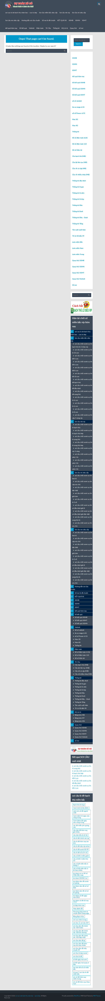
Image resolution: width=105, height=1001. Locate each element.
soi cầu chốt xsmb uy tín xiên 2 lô (82, 455)
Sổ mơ (74, 285)
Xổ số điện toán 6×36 (82, 652)
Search (78, 44)
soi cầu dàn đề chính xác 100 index (80, 927)
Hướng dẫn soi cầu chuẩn (31, 20)
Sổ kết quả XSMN (78, 89)
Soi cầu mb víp (64, 12)
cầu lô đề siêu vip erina (81, 846)
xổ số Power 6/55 (78, 113)
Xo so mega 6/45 (78, 107)
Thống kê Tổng (77, 224)
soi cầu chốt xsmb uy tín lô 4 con (82, 398)
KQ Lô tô (65, 28)
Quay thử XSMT (78, 273)
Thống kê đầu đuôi (79, 181)
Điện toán (39, 28)
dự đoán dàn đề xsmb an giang (80, 882)
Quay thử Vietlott (78, 279)
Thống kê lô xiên (78, 193)
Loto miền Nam (77, 248)
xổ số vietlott (77, 101)
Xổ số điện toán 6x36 (79, 138)
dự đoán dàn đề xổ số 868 (80, 887)
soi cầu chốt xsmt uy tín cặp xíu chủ (82, 483)
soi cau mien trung (79, 920)
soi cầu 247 (84, 923)
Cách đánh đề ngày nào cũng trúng (80, 821)
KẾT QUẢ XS (62, 20)
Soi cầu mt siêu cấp (79, 12)
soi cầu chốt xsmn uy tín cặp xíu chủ (82, 540)
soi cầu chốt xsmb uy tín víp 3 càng (82, 449)
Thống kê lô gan (78, 187)
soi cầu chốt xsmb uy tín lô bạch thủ (82, 426)
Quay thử (73, 28)
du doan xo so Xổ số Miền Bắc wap (80, 874)
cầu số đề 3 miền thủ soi (80, 859)
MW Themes (97, 996)
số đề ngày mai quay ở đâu (81, 963)
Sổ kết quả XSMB (78, 82)
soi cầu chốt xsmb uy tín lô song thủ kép (82, 444)
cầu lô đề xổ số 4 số (80, 852)
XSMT (84, 20)
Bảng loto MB (80, 715)
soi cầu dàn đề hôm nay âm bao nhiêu (80, 944)
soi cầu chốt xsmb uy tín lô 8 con (82, 410)
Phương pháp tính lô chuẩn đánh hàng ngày (81, 912)
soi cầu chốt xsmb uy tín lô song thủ (82, 438)
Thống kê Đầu (77, 205)
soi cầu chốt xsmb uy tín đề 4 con (82, 357)
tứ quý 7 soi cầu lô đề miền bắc (80, 973)
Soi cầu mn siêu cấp (12, 20)
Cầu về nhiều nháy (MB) (81, 174)
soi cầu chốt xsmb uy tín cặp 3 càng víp (82, 416)
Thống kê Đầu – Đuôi (80, 217)
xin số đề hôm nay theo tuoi (81, 982)
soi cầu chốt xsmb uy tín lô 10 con (82, 351)
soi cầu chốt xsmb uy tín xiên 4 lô (82, 467)
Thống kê (56, 28)
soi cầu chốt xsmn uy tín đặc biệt (82, 546)
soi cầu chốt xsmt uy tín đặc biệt (82, 489)
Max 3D (75, 119)
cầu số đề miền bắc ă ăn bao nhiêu (80, 869)
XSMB (71, 20)
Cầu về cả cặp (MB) (79, 168)
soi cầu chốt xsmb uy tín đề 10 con (82, 375)
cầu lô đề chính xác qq (81, 838)
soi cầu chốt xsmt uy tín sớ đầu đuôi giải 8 (82, 506)
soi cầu (75, 923)
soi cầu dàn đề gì (79, 940)
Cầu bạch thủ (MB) (79, 156)
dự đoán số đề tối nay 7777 (81, 901)
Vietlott (31, 28)
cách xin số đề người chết (80, 812)
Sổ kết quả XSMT (78, 95)
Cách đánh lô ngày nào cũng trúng (81, 816)
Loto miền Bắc (77, 242)
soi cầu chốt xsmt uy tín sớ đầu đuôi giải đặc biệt (82, 512)
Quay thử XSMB (78, 260)
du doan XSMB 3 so (80, 878)
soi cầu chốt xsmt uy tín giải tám (82, 495)
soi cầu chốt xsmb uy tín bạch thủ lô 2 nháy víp (82, 345)
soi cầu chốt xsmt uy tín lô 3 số (82, 500)
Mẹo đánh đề (78, 908)
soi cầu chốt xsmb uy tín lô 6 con (82, 404)
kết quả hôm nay (11, 28)
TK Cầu (48, 28)
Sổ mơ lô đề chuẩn (48, 20)
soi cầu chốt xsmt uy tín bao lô (82, 477)
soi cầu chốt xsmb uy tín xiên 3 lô (82, 461)
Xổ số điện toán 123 (79, 144)
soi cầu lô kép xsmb (80, 953)
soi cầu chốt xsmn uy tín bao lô (82, 534)
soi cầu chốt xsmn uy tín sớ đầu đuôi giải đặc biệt (82, 569)
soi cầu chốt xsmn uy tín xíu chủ (82, 581)
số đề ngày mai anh (80, 959)
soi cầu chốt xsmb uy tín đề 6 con (82, 363)
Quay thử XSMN (78, 266)
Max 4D (75, 125)
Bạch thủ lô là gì (79, 805)
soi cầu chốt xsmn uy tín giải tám (82, 551)
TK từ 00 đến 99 (78, 236)
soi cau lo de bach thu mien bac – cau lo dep (21, 12)
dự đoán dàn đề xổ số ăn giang (80, 891)
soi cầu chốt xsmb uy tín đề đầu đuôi (82, 387)
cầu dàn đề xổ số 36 (80, 835)
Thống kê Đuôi (77, 211)
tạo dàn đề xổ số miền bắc (81, 968)
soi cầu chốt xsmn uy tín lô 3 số (82, 557)
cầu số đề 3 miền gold (81, 856)
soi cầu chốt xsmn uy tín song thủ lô (82, 575)
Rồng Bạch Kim (78, 916)
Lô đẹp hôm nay (78, 905)
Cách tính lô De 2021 (80, 808)
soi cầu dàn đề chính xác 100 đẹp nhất (80, 936)
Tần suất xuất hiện (79, 230)
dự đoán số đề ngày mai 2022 (80, 896)
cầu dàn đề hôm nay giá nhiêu (80, 831)
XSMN (77, 20)
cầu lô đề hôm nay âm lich (81, 842)
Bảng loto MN (80, 721)
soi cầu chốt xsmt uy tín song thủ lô (82, 518)
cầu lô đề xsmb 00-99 (80, 849)
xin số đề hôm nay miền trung (79, 978)
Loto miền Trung (78, 254)
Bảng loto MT (79, 718)
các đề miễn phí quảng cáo (81, 826)
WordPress (77, 996)
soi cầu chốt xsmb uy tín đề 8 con (82, 369)
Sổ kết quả (23, 28)
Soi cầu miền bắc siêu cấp (48, 12)
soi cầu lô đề (77, 956)
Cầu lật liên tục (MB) (79, 162)
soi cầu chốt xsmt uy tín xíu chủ (82, 524)
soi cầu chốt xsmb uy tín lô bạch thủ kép (82, 432)
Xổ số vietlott (79, 630)
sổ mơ (81, 28)
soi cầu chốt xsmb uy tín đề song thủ (82, 392)
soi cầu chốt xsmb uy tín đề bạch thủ (82, 381)
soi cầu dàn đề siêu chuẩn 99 (80, 949)
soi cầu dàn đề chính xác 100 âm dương (80, 931)
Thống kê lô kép (78, 199)
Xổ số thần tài (77, 150)
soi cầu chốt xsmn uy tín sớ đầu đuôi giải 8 (82, 563)
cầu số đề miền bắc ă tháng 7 (80, 864)
